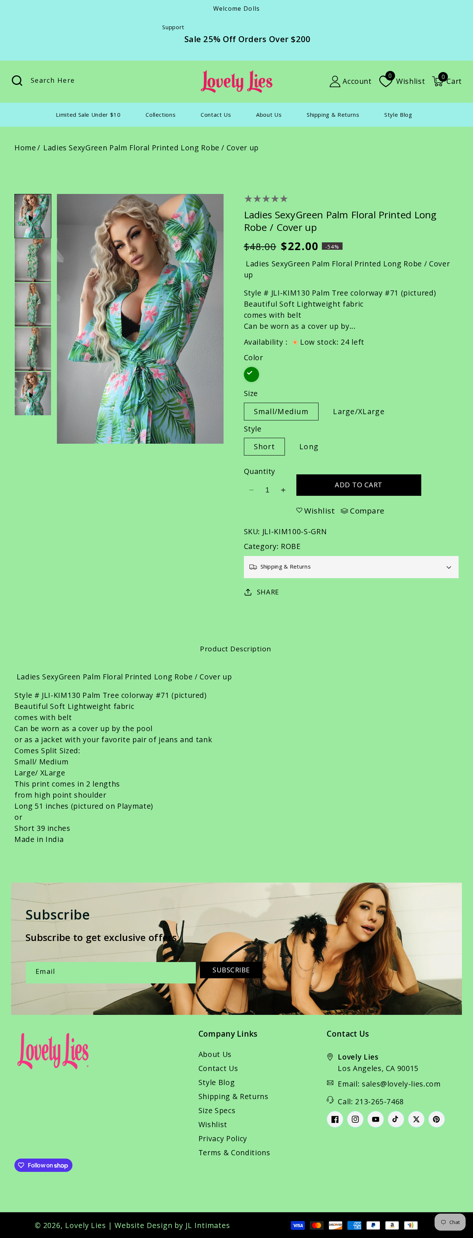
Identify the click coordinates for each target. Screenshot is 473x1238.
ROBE (291, 546)
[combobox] (93, 81)
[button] (447, 81)
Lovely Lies (85, 1225)
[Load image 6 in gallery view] (32, 216)
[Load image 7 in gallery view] (32, 260)
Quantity (259, 471)
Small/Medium (281, 411)
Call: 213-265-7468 (371, 1101)
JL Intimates (208, 1225)
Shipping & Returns (233, 1096)
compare (367, 511)
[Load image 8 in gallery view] (32, 305)
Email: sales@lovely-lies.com (389, 1084)
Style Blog (216, 1082)
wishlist (319, 510)
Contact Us (218, 1068)
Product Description (235, 649)
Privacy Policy (222, 1138)
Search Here (17, 80)
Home (25, 148)
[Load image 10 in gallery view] (32, 393)
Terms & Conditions (234, 1152)
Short (264, 446)
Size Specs (217, 1110)
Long (309, 446)
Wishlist (212, 1124)
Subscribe (231, 969)
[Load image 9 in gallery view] (32, 349)
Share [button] (268, 591)
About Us (215, 1054)
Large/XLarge (359, 411)
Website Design (144, 1225)
